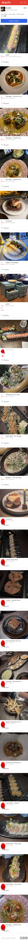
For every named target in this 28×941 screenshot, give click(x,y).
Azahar (8, 8)
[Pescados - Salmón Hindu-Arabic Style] (14, 122)
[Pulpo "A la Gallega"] (14, 246)
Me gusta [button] (6, 62)
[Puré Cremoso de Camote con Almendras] (14, 625)
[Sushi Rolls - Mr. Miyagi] (14, 420)
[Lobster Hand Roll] (14, 544)
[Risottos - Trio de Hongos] (14, 462)
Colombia (3, 938)
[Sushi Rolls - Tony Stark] (14, 828)
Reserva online (14, 21)
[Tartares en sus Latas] (14, 378)
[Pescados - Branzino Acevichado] (14, 665)
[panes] (14, 288)
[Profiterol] (14, 205)
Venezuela (8, 938)
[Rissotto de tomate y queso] (14, 746)
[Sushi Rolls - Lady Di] (14, 787)
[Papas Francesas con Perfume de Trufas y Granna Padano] (14, 706)
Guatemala (13, 938)
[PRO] (3, 520)
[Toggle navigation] (24, 3)
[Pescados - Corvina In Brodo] (14, 80)
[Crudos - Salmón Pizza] (14, 584)
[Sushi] (14, 39)
